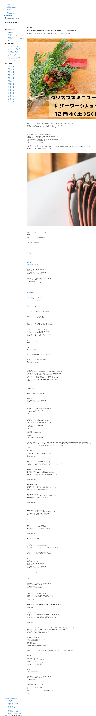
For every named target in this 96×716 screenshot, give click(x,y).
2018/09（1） (11, 93)
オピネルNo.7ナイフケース (14, 37)
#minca (29, 261)
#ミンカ (29, 262)
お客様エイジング (12, 35)
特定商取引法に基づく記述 (14, 713)
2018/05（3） (11, 99)
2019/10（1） (11, 87)
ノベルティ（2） (12, 54)
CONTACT (9, 12)
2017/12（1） (11, 101)
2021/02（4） (11, 80)
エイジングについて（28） (14, 57)
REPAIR (9, 10)
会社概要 (10, 710)
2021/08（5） (11, 71)
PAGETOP (7, 697)
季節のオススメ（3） (13, 49)
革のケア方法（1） (12, 52)
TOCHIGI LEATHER (11, 7)
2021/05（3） (11, 75)
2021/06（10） (11, 74)
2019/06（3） (11, 89)
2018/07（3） (11, 96)
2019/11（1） (11, 86)
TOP (6, 19)
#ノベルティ (30, 272)
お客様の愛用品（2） (13, 51)
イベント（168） (12, 60)
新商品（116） (11, 55)
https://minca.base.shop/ (33, 242)
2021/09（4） (11, 69)
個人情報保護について (13, 711)
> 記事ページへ (30, 292)
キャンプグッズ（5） (13, 46)
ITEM (8, 6)
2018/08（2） (11, 95)
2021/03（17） (11, 78)
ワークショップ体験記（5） (14, 48)
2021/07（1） (11, 72)
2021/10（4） (11, 68)
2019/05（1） (11, 90)
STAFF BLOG (10, 19)
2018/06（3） (11, 98)
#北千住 (29, 264)
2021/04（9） (11, 77)
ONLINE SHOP (11, 707)
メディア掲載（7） (12, 58)
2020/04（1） (11, 83)
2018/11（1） (11, 92)
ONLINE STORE (11, 13)
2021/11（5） (11, 66)
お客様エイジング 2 (13, 34)
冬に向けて (11, 32)
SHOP (8, 9)
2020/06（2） (11, 81)
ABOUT (9, 4)
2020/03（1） (11, 84)
